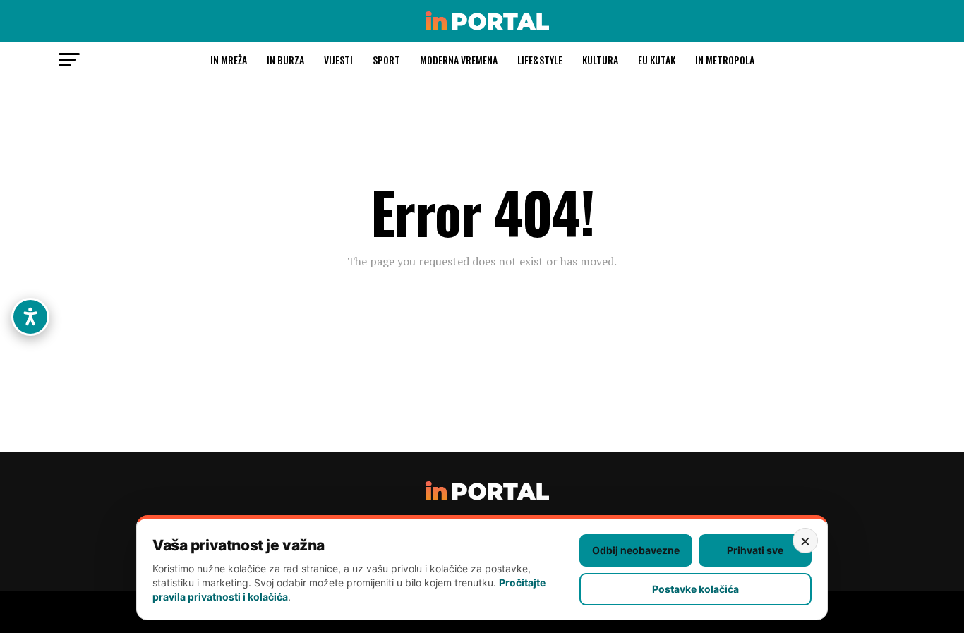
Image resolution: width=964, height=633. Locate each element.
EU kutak (656, 59)
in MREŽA (228, 59)
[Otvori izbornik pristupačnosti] (30, 317)
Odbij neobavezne (636, 550)
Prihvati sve (755, 550)
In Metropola (724, 59)
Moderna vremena (459, 59)
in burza (285, 59)
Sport (386, 59)
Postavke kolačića (695, 589)
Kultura (600, 59)
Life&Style (539, 59)
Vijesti (338, 59)
